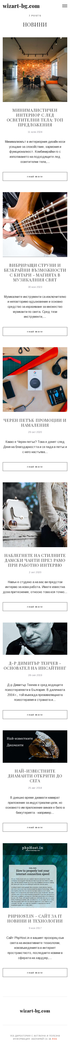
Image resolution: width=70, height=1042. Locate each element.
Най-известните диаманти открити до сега (35, 775)
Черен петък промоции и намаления (35, 422)
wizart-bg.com (21, 5)
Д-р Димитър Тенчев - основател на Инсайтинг (35, 665)
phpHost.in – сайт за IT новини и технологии (35, 918)
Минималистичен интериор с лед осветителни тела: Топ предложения (35, 117)
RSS (54, 1039)
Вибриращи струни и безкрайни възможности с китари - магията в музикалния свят (35, 272)
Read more (35, 176)
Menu (64, 5)
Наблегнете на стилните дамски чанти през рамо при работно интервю (35, 560)
